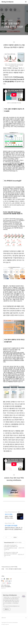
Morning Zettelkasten (7, 2)
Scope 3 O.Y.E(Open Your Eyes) (9, 622)
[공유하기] (8, 537)
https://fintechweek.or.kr (11, 512)
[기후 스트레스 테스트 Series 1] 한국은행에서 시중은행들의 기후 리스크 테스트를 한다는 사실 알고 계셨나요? (11, 547)
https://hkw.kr (8, 523)
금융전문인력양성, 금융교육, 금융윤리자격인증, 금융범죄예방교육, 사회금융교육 (14, 528)
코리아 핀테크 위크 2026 (9, 514)
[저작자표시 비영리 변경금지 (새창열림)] (20, 537)
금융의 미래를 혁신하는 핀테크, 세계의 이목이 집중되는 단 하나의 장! (9, 517)
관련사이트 (4, 617)
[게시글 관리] (10, 537)
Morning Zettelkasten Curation (9, 620)
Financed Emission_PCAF (9, 542)
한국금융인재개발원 (11, 525)
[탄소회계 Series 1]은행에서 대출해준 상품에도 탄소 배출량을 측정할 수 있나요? (11, 554)
